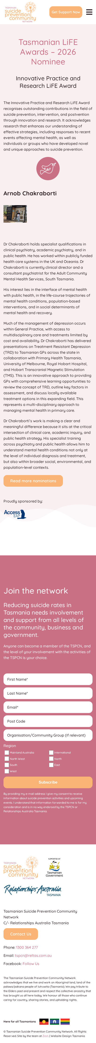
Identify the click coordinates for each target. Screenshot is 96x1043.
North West (17, 759)
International (62, 752)
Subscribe (48, 782)
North (58, 759)
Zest (45, 1036)
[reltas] (32, 885)
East (57, 765)
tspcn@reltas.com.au (33, 955)
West (13, 771)
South (13, 765)
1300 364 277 (27, 947)
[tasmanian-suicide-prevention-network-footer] (21, 858)
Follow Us (31, 963)
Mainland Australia (22, 752)
